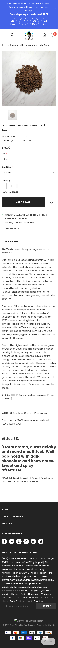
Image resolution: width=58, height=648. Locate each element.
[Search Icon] (12, 35)
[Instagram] (19, 541)
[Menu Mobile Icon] (3, 35)
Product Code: (8, 136)
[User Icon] (44, 35)
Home (4, 45)
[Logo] (29, 34)
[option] (29, 78)
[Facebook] (4, 541)
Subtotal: (6, 192)
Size (4, 153)
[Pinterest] (26, 541)
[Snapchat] (40, 541)
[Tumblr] (33, 541)
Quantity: (6, 180)
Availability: (7, 140)
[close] (55, 9)
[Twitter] (11, 541)
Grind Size (7, 167)
